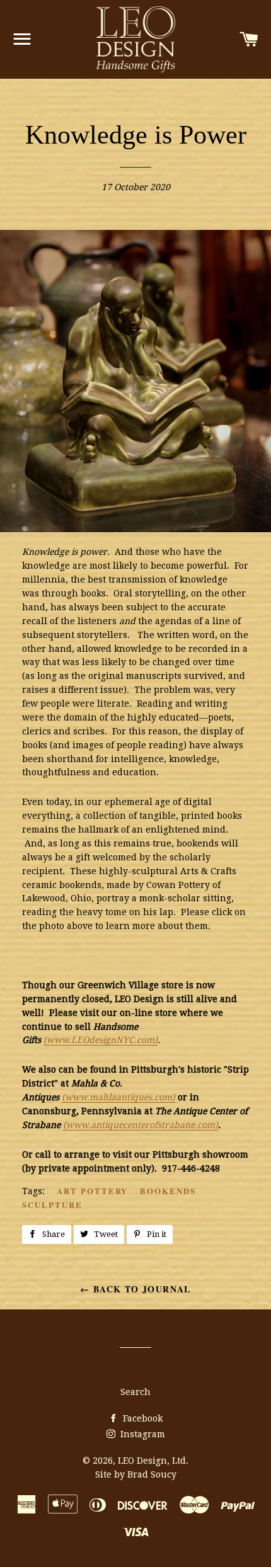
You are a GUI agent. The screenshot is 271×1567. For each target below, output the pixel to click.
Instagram (141, 1434)
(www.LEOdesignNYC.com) (100, 1040)
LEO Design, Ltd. (153, 1461)
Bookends (168, 1191)
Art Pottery (92, 1191)
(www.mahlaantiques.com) (118, 1097)
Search (135, 1392)
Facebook (141, 1418)
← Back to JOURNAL (135, 1289)
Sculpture (52, 1205)
